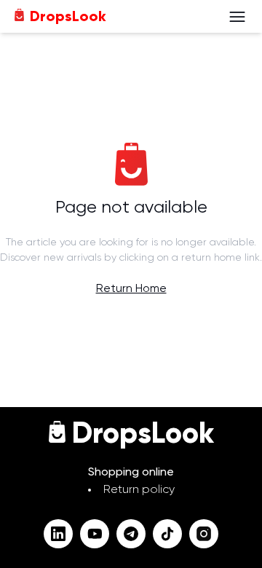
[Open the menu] (237, 17)
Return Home (131, 289)
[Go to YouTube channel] (94, 533)
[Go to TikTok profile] (167, 533)
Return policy (139, 490)
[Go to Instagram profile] (203, 533)
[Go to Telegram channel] (131, 533)
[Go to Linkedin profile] (58, 533)
